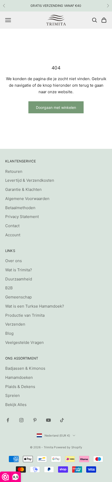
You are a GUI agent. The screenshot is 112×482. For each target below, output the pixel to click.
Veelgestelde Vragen (24, 342)
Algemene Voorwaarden (27, 198)
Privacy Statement (22, 216)
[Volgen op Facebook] (7, 420)
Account (12, 234)
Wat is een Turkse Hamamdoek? (34, 306)
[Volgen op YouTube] (48, 420)
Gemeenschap (18, 297)
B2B (9, 287)
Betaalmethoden (20, 207)
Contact (12, 225)
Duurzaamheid (18, 279)
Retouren (13, 171)
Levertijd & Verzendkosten (29, 180)
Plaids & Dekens (20, 386)
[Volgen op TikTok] (62, 420)
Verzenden (15, 324)
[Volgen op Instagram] (21, 420)
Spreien (12, 395)
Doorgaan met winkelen (56, 107)
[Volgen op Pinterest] (35, 420)
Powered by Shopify (68, 447)
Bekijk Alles (16, 404)
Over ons (13, 260)
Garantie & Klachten (23, 189)
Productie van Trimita (25, 315)
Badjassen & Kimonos (25, 368)
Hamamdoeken (19, 377)
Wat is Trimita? (18, 269)
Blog (9, 333)
